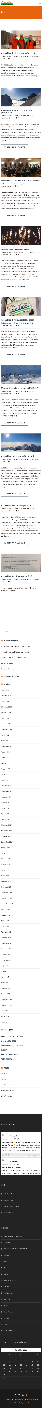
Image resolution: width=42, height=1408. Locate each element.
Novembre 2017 (6, 949)
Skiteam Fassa (8, 1213)
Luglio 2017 (5, 966)
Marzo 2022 (5, 741)
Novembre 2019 (6, 831)
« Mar (3, 1378)
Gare (5, 1261)
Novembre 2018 (6, 898)
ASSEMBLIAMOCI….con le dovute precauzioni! (16, 111)
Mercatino (7, 1287)
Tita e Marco (7, 1059)
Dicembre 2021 (6, 746)
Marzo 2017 (5, 983)
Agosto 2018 (5, 909)
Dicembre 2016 (6, 999)
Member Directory (10, 1280)
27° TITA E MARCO (8, 663)
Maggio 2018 (5, 915)
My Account (8, 1293)
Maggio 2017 (5, 971)
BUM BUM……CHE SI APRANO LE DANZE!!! (20, 180)
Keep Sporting (8, 1200)
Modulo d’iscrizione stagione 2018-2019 (19, 388)
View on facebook (33, 1155)
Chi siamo (7, 1242)
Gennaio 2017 (6, 994)
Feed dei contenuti (7, 1085)
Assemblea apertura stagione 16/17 (17, 505)
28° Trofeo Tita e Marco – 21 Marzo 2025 (15, 646)
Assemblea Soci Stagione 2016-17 (16, 576)
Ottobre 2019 (6, 836)
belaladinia (19, 1399)
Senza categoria (19, 184)
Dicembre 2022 (6, 729)
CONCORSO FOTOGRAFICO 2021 (15, 1249)
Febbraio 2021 (6, 786)
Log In (6, 1274)
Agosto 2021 (5, 752)
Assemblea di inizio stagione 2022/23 (18, 53)
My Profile (7, 1299)
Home (6, 1268)
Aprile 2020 (5, 814)
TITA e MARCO (9, 1331)
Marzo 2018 (5, 926)
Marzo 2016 (5, 1022)
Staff (5, 1324)
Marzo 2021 (5, 780)
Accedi (3, 1079)
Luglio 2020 (5, 808)
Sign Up (6, 1318)
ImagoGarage (28, 1403)
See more (35, 1150)
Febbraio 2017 (6, 988)
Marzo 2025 (5, 690)
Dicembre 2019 (6, 825)
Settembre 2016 (7, 1011)
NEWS (6, 1305)
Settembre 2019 (7, 842)
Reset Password (9, 1312)
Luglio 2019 (5, 853)
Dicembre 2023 (6, 707)
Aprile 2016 (5, 1016)
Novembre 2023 (6, 712)
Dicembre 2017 (6, 943)
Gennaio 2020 (6, 819)
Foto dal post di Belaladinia (11, 1168)
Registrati (4, 1073)
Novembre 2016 (6, 1005)
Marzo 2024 (5, 701)
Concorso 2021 (8, 1041)
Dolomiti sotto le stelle (11, 1206)
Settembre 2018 (7, 904)
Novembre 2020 (6, 797)
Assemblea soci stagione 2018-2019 (17, 456)
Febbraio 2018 (6, 932)
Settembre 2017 (7, 960)
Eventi (16, 56)
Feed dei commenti (7, 1090)
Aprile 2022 (5, 735)
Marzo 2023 (5, 718)
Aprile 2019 (5, 870)
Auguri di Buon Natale (8, 669)
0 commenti (25, 56)
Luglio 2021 (5, 757)
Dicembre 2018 (6, 893)
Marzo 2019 (5, 876)
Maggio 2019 (5, 864)
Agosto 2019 (5, 847)
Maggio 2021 (5, 769)
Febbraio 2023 (6, 724)
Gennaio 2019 (6, 887)
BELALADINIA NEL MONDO (13, 1236)
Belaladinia (13, 1136)
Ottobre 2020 (6, 802)
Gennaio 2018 (6, 938)
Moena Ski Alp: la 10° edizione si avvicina (15, 652)
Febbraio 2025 (6, 696)
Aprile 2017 (5, 977)
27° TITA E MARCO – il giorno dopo (13, 658)
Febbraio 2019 (6, 881)
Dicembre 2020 (6, 791)
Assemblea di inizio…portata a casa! (17, 320)
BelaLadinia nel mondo (12, 1037)
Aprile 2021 (5, 774)
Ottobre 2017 (6, 954)
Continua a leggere (14, 147)
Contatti (6, 1255)
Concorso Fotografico (13, 1046)
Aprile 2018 (5, 921)
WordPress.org (6, 1096)
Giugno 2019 (5, 859)
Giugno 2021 (5, 763)
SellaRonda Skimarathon (12, 1194)
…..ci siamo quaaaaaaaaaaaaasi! (15, 249)
